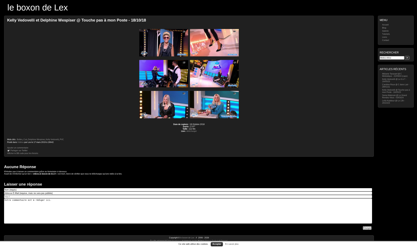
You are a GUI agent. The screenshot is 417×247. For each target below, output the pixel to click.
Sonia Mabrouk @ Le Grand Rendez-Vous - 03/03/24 (394, 96)
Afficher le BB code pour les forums (22, 153)
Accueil (385, 25)
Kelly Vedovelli (52, 139)
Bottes (19, 139)
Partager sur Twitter (19, 150)
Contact (385, 40)
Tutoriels (386, 34)
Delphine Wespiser (36, 139)
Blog (384, 28)
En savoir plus (232, 244)
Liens (384, 37)
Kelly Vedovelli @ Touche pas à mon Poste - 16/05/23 (396, 91)
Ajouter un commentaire (17, 148)
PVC (62, 139)
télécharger (192, 131)
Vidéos (21, 142)
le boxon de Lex (37, 7)
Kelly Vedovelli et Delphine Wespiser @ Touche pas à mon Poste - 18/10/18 (76, 20)
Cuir (25, 139)
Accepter (216, 244)
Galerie (385, 31)
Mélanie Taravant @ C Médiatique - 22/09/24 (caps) (395, 75)
